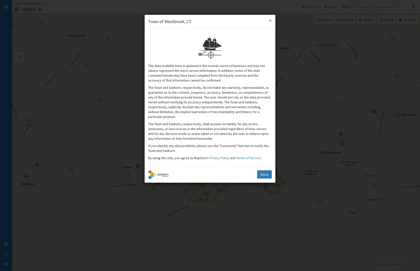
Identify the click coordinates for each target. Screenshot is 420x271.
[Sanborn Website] (158, 174)
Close (264, 174)
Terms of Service (248, 158)
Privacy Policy (219, 158)
